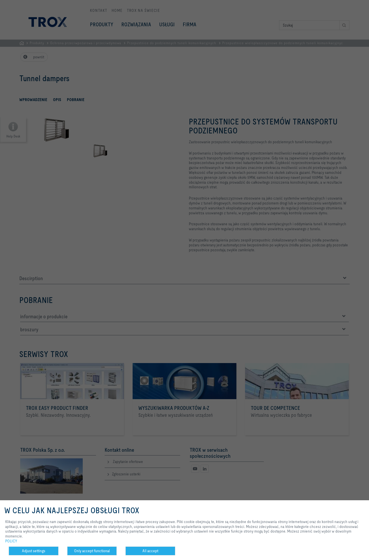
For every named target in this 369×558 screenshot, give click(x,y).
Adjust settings (33, 550)
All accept (150, 550)
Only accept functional (92, 550)
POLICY (11, 541)
